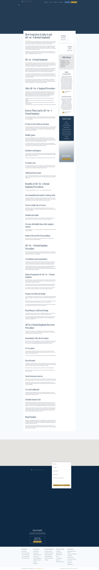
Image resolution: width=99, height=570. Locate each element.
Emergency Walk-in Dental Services (71, 552)
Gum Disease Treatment (48, 551)
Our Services (46, 2)
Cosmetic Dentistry (66, 127)
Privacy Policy (75, 568)
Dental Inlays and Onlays (66, 131)
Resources (55, 2)
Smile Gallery (61, 2)
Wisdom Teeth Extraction (59, 561)
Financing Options (66, 138)
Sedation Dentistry (70, 564)
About (51, 2)
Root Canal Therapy (71, 557)
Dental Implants (66, 123)
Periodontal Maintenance (48, 556)
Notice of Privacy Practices (69, 568)
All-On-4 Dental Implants (25, 554)
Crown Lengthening (59, 558)
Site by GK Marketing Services (40, 568)
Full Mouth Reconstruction (66, 134)
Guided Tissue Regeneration (49, 558)
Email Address (55, 474)
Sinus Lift (57, 556)
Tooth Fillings (70, 555)
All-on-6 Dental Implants (66, 125)
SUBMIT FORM (61, 485)
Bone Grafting (58, 551)
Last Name (55, 467)
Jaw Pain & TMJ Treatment (72, 559)
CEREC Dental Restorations (66, 129)
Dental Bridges (35, 563)
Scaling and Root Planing (48, 554)
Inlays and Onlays (36, 556)
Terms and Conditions (63, 568)
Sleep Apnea (69, 562)
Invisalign (66, 136)
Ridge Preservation (59, 554)
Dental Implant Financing (25, 558)
